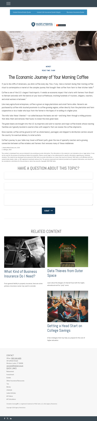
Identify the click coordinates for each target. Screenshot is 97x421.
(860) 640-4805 (16, 358)
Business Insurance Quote (75, 12)
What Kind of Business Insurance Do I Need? (20, 274)
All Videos (10, 396)
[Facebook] (4, 418)
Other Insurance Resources (15, 381)
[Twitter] (7, 418)
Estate (9, 378)
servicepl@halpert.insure (15, 366)
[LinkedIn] (10, 418)
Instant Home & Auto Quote (22, 12)
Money (9, 387)
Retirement (10, 371)
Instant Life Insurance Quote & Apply (49, 12)
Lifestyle (9, 390)
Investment (10, 374)
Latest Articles (11, 393)
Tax (8, 384)
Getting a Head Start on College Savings (64, 328)
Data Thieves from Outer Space (65, 273)
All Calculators (11, 399)
